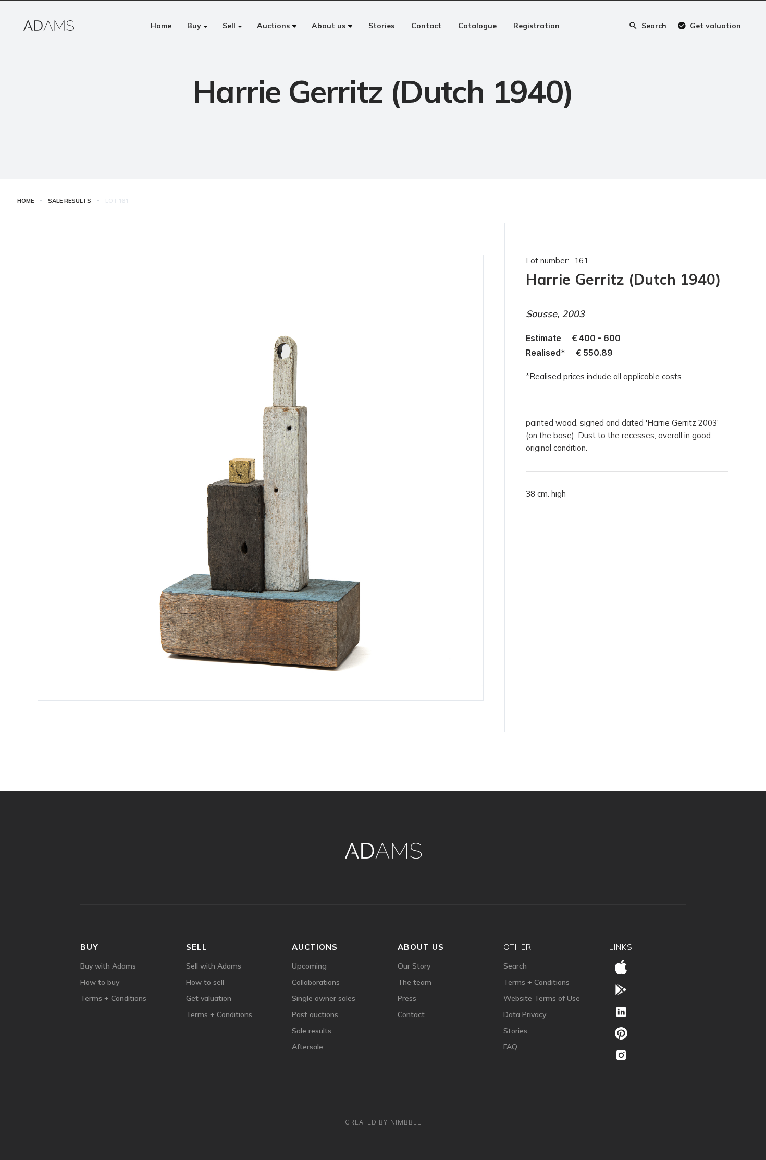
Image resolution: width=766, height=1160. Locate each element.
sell (196, 947)
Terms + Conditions (113, 998)
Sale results (311, 1030)
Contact (411, 1014)
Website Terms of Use (541, 998)
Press (407, 998)
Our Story (414, 966)
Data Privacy (524, 1014)
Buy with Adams (108, 966)
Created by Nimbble (383, 1122)
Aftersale (307, 1047)
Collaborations (316, 982)
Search (515, 966)
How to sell (205, 982)
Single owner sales (323, 998)
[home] (48, 25)
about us (421, 947)
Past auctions (315, 1014)
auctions (315, 947)
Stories (515, 1030)
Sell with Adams (213, 966)
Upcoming (309, 966)
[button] (197, 25)
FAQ (510, 1047)
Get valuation (208, 998)
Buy (89, 947)
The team (414, 982)
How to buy (99, 982)
